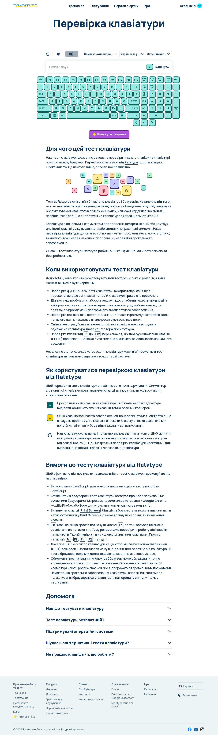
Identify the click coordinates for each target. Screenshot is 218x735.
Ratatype (131, 162)
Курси (16, 711)
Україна (188, 686)
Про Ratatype (87, 689)
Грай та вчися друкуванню (54, 701)
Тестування (99, 6)
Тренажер (76, 6)
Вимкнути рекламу (111, 134)
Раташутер (151, 689)
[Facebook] (189, 729)
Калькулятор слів (57, 713)
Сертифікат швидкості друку (23, 704)
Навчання (52, 689)
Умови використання (91, 699)
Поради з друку (126, 6)
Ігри (147, 6)
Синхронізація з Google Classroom (122, 696)
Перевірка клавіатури (59, 708)
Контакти (84, 694)
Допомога (52, 694)
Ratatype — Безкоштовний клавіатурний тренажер (54, 729)
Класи (115, 689)
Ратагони (150, 694)
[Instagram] (202, 729)
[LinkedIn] (196, 729)
